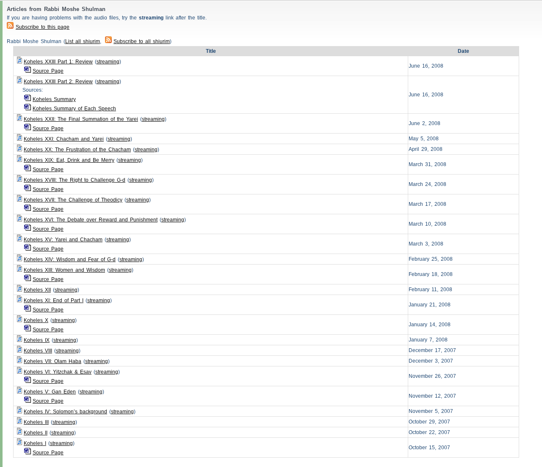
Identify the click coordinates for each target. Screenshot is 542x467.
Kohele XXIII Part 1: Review (58, 62)
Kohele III (36, 422)
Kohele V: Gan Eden (50, 392)
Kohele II (35, 433)
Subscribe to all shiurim (141, 41)
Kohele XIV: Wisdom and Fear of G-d (70, 259)
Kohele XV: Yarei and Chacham (63, 240)
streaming (108, 62)
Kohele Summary (54, 99)
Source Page (48, 71)
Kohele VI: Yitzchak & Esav (57, 372)
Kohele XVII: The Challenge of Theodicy (73, 200)
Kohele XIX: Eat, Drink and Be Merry (69, 160)
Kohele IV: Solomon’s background (65, 412)
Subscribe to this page (42, 27)
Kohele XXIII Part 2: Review (58, 82)
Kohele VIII (38, 351)
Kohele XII (37, 290)
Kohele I (35, 443)
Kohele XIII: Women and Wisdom (64, 270)
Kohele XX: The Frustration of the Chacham (77, 150)
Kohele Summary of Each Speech (74, 109)
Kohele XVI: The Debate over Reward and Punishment (91, 220)
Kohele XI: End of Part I (53, 300)
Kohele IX (37, 340)
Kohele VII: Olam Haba (52, 361)
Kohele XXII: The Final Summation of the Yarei (81, 119)
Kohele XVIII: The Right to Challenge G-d (74, 180)
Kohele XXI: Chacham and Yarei (64, 139)
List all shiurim (82, 41)
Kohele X (36, 320)
